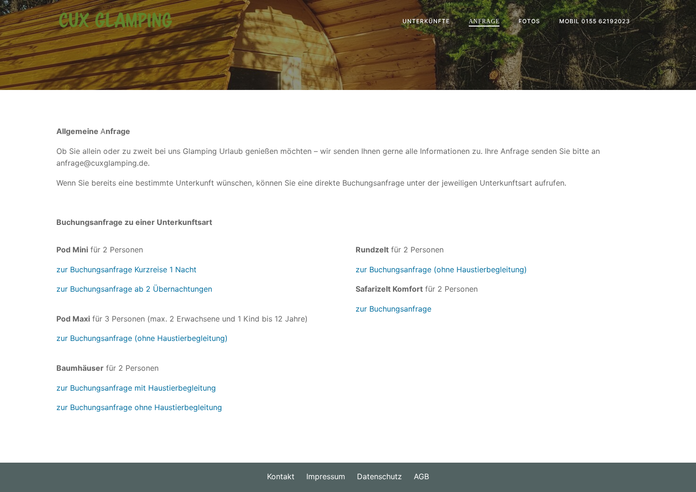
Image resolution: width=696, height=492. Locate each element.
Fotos (529, 21)
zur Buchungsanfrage (393, 269)
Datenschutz (379, 476)
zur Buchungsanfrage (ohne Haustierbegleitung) (142, 338)
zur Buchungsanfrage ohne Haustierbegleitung (139, 407)
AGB (421, 476)
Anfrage (484, 21)
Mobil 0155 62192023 (594, 21)
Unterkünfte (426, 21)
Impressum (325, 476)
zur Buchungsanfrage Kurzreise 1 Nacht (126, 269)
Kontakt (280, 476)
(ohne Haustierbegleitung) (480, 269)
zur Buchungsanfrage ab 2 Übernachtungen (134, 289)
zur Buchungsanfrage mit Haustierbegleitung (136, 388)
